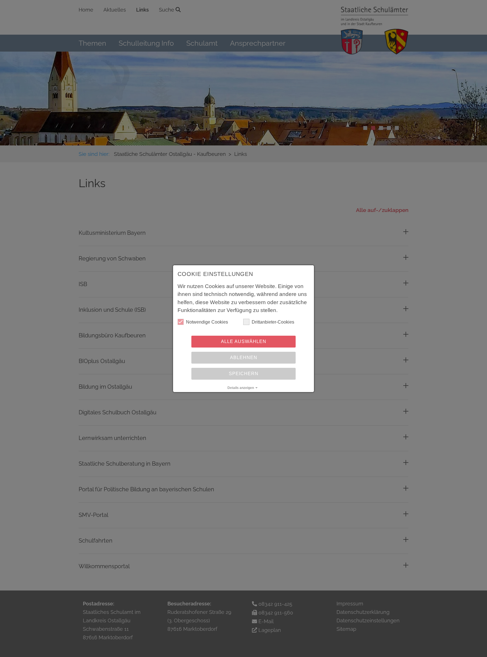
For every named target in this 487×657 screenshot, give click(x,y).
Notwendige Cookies (207, 322)
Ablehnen (243, 357)
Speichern (243, 373)
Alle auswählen (243, 341)
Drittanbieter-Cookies (273, 322)
